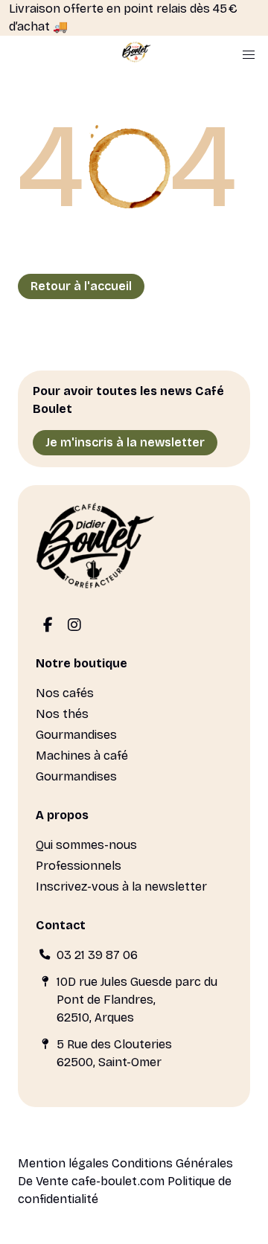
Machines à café (82, 755)
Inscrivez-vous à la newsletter (121, 886)
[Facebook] (48, 626)
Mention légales (63, 1163)
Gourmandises (76, 735)
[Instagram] (74, 626)
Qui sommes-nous (86, 845)
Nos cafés (65, 693)
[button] (248, 55)
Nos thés (62, 714)
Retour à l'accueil (81, 286)
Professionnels (78, 866)
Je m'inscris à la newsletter (125, 442)
